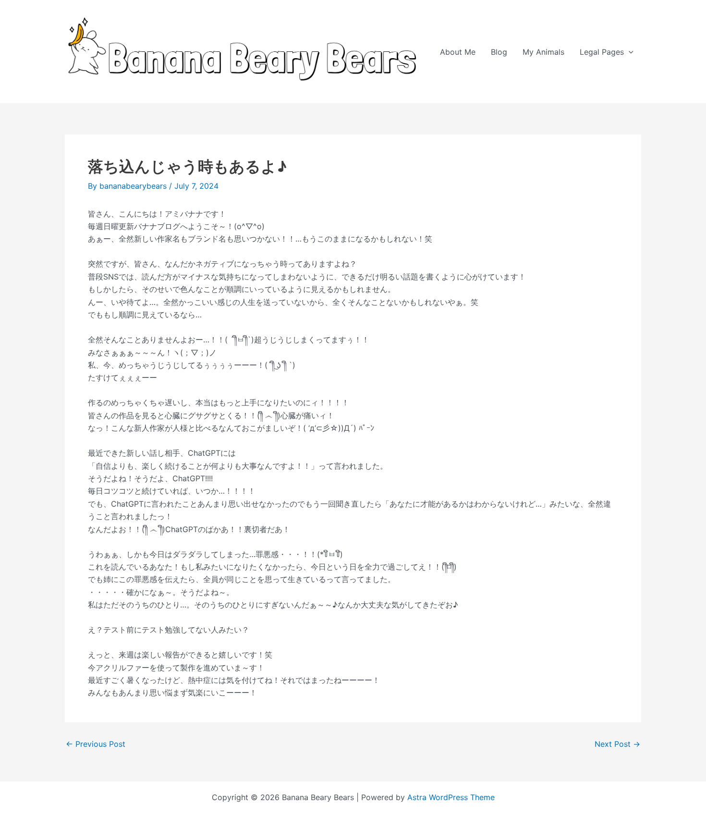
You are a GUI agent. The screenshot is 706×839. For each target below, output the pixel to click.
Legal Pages (602, 52)
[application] (628, 52)
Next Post (617, 744)
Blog (499, 52)
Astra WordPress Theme (451, 797)
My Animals (543, 52)
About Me (457, 52)
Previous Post (95, 744)
